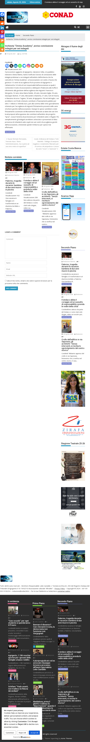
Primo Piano (40, 646)
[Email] (33, 66)
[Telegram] (24, 66)
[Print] (37, 66)
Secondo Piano (10, 132)
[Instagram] (28, 66)
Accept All (34, 733)
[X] (11, 66)
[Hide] (1, 54)
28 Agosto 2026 (12, 172)
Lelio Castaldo (39, 622)
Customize (10, 733)
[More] (41, 66)
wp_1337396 (23, 54)
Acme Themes (66, 738)
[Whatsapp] (20, 66)
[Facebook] (7, 66)
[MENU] (87, 27)
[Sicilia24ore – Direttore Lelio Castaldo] (7, 27)
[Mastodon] (2, 36)
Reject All (22, 733)
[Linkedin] (16, 66)
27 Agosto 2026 (15, 681)
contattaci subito (63, 591)
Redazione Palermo (13, 175)
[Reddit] (2, 23)
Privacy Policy (60, 588)
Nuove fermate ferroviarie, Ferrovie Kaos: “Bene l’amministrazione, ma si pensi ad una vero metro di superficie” (17, 142)
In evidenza (12, 640)
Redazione (28, 178)
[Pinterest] (2, 32)
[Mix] (2, 41)
